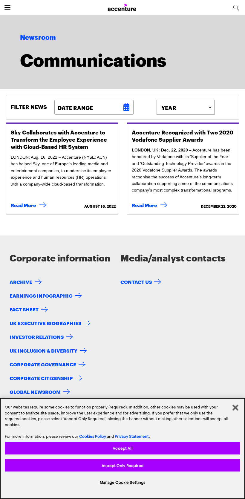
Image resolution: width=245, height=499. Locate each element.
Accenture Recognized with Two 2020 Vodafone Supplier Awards (182, 135)
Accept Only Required (122, 465)
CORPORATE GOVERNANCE (43, 364)
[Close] (235, 407)
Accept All (122, 448)
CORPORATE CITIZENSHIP (41, 377)
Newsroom (38, 37)
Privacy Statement (132, 436)
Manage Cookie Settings (123, 482)
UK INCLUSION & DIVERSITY (43, 350)
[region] (122, 448)
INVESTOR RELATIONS (37, 336)
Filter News (29, 106)
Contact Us (136, 281)
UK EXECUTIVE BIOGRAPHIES (45, 322)
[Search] (236, 7)
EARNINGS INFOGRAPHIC (41, 295)
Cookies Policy (92, 436)
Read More (30, 204)
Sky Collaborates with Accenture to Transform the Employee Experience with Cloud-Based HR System (59, 139)
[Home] (122, 8)
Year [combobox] (168, 107)
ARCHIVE (21, 281)
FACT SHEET (24, 309)
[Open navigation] (7, 7)
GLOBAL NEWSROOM (35, 391)
